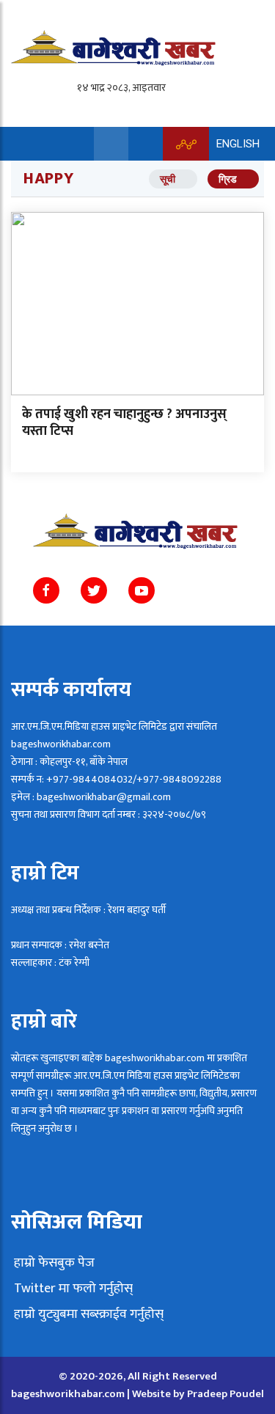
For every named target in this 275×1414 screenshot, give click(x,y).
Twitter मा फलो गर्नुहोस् (72, 1289)
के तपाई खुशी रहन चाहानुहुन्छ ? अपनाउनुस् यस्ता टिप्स (124, 422)
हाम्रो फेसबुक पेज (53, 1263)
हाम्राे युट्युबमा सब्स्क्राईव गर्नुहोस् (87, 1314)
